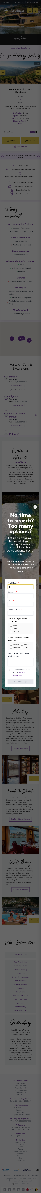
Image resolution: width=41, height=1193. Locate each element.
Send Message (20, 682)
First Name (13, 583)
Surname (12, 592)
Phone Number (15, 610)
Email (11, 601)
